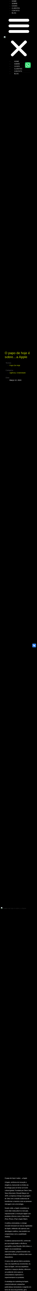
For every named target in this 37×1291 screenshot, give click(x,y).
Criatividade (21, 373)
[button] (19, 37)
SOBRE (15, 3)
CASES (14, 6)
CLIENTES (16, 8)
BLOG (14, 13)
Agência (12, 373)
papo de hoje (14, 365)
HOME (14, 1)
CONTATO (16, 10)
